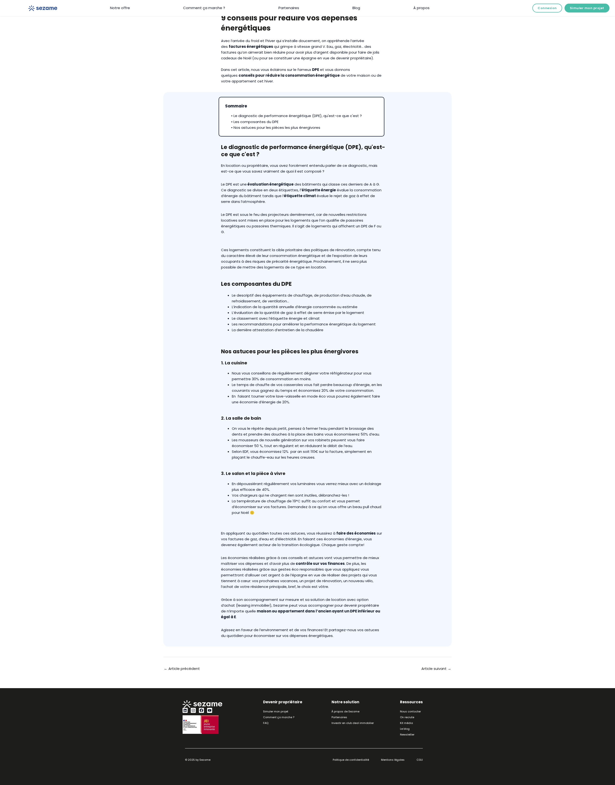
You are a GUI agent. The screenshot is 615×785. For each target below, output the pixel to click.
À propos (421, 7)
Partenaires (288, 7)
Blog (356, 7)
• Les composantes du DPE (254, 121)
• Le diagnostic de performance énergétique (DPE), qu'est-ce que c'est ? (296, 115)
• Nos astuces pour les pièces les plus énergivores (275, 127)
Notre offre (120, 7)
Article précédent (182, 668)
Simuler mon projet (587, 8)
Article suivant (436, 668)
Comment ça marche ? (204, 7)
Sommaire (236, 106)
